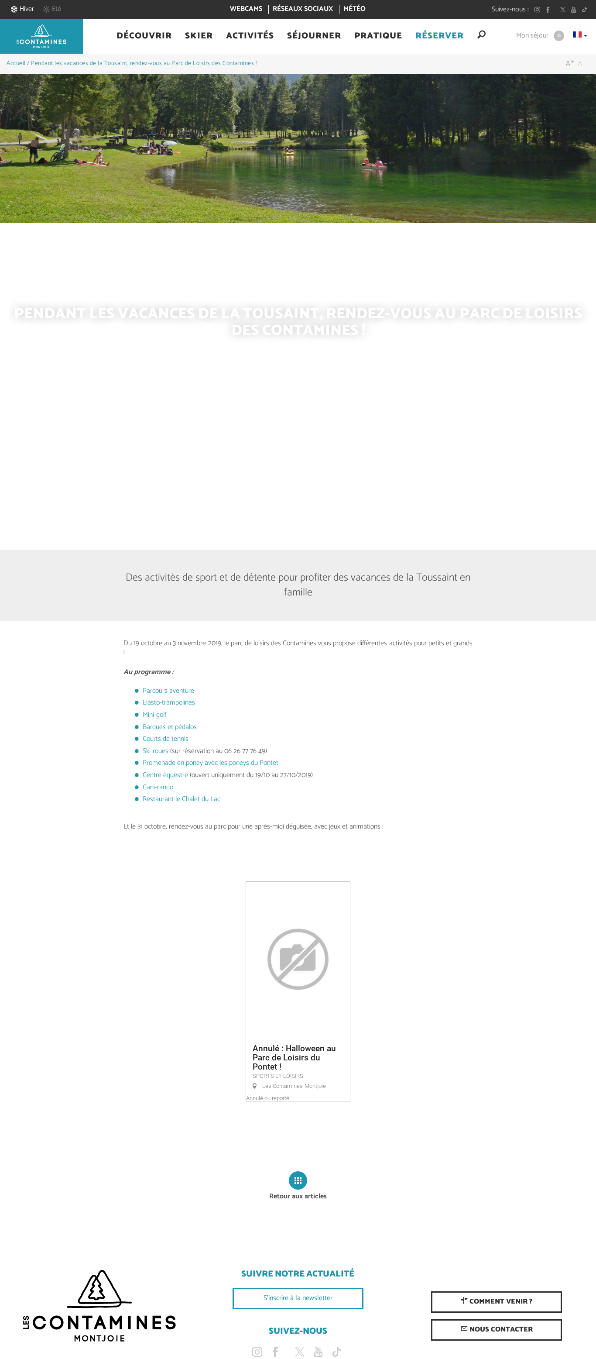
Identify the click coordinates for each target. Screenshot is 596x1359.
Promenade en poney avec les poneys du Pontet (210, 763)
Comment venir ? (500, 1301)
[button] (144, 36)
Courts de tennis (165, 739)
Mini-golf (154, 715)
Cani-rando (158, 787)
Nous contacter (500, 1329)
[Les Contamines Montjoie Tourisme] (99, 1306)
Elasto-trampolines (169, 703)
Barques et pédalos (170, 727)
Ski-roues (155, 751)
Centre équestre (165, 775)
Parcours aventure (168, 691)
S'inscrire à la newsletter (298, 1298)
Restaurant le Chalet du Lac (181, 799)
